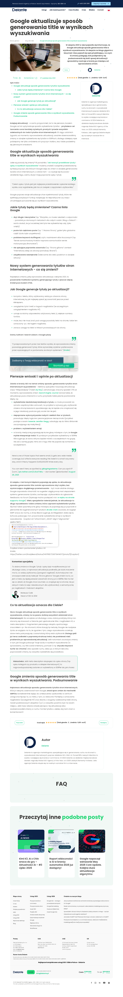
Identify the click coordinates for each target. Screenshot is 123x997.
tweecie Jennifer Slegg (38, 421)
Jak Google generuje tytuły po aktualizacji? (36, 101)
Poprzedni (19, 722)
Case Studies (74, 10)
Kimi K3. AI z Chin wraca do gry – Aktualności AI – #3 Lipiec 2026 (30, 863)
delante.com (41, 947)
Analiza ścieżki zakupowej (37, 915)
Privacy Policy (42, 984)
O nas (84, 10)
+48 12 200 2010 (84, 3)
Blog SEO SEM (29, 41)
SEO (59, 4)
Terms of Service (52, 984)
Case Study (16, 901)
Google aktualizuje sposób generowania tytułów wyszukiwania (42, 86)
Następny (103, 722)
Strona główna (14, 41)
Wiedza (92, 10)
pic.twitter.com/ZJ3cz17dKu (31, 472)
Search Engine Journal (49, 393)
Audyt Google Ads (52, 912)
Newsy (66, 70)
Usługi (44, 10)
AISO (14, 912)
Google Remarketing (53, 906)
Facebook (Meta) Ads (53, 909)
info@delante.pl (20, 949)
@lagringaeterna (49, 468)
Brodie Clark (52, 510)
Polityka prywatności (19, 909)
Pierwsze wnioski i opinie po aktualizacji (31, 105)
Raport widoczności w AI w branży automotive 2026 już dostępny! (61, 863)
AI (65, 4)
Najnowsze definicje (19, 920)
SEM (62, 4)
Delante (96, 95)
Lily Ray (38, 390)
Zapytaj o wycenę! (99, 4)
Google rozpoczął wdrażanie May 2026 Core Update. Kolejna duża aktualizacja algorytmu (91, 866)
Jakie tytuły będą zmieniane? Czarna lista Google (39, 90)
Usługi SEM (16, 918)
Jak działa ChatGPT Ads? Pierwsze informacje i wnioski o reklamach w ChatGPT (86, 917)
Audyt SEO (33, 909)
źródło (66, 350)
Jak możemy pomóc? (57, 10)
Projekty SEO (33, 912)
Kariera (15, 906)
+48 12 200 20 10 (19, 947)
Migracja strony (34, 923)
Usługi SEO (16, 915)
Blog (14, 923)
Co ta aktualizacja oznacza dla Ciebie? (34, 109)
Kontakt (101, 10)
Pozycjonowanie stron (36, 906)
